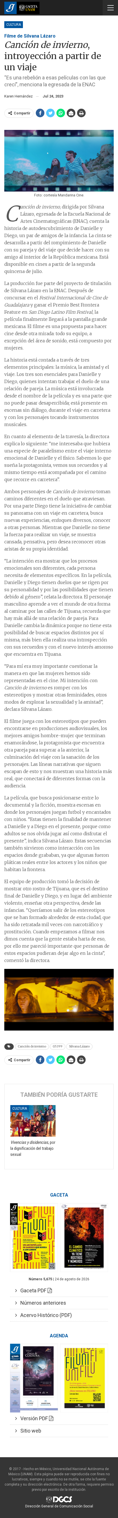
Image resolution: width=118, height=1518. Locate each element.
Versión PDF (33, 1418)
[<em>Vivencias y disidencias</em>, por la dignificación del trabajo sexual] (33, 1121)
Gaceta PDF (32, 1290)
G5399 (57, 1046)
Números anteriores (41, 1303)
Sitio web (29, 1431)
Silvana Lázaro (79, 1046)
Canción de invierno (32, 1046)
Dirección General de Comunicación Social (59, 1506)
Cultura (13, 25)
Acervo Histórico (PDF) (44, 1315)
